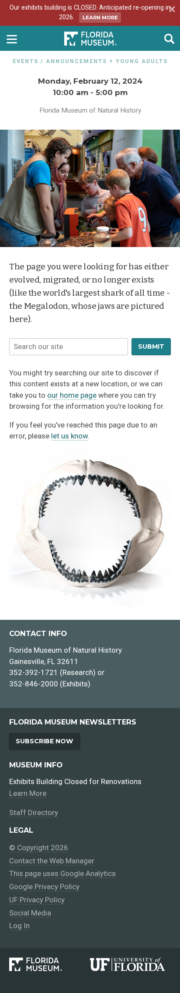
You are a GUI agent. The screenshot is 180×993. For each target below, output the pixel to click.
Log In (19, 925)
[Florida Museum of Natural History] (49, 965)
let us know (69, 435)
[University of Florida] (130, 965)
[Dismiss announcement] (171, 10)
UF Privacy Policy (37, 899)
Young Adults (142, 61)
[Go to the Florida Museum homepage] (90, 38)
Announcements (76, 61)
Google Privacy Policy (44, 886)
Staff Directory (33, 812)
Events (25, 61)
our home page (72, 395)
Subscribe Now (44, 741)
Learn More (100, 17)
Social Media (30, 912)
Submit (151, 346)
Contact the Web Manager (51, 860)
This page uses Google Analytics (62, 873)
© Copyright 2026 (38, 847)
